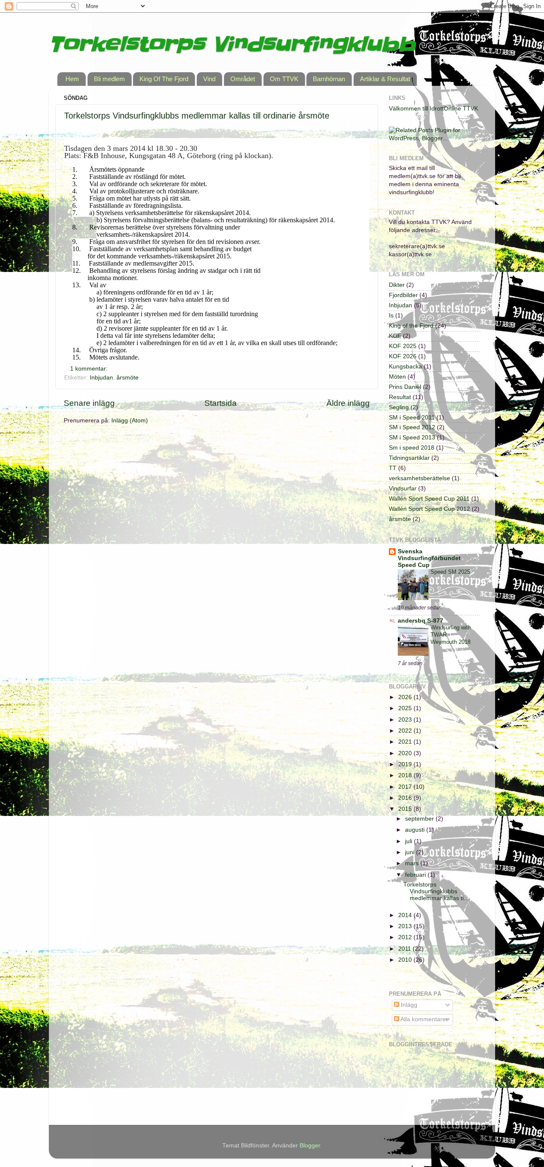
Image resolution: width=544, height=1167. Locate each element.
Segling (399, 407)
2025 (406, 708)
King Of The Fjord (163, 78)
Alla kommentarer (423, 1019)
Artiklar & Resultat (385, 78)
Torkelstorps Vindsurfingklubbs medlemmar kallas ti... (436, 891)
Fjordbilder (403, 295)
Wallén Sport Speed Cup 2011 (429, 499)
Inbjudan (101, 377)
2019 (406, 764)
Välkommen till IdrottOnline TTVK (433, 108)
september (420, 819)
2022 (406, 731)
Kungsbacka (405, 366)
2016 (406, 798)
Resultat (400, 397)
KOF (395, 336)
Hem (72, 78)
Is (391, 315)
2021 (406, 742)
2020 (406, 753)
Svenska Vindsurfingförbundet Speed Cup (429, 558)
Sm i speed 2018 (411, 448)
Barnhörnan (329, 78)
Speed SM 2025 (450, 572)
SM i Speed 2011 (412, 417)
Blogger (310, 1145)
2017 (406, 787)
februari (416, 875)
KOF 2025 (402, 346)
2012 (406, 937)
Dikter (397, 285)
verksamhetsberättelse (419, 478)
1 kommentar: (89, 368)
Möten (397, 377)
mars (412, 863)
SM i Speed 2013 (412, 437)
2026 (406, 697)
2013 (406, 926)
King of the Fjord (411, 326)
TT (393, 468)
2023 (406, 720)
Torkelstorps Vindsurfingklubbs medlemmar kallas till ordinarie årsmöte (196, 115)
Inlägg (408, 1005)
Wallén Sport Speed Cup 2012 (429, 509)
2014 (406, 915)
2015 (406, 809)
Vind (209, 78)
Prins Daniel (405, 387)
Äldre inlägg (348, 403)
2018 (406, 775)
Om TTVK (284, 78)
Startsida (220, 403)
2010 (406, 960)
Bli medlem (109, 78)
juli (409, 841)
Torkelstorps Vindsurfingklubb (232, 44)
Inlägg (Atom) (129, 420)
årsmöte (127, 377)
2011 (405, 949)
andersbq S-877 (420, 620)
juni (410, 852)
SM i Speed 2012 (412, 427)
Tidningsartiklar (409, 458)
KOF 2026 (402, 356)
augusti (415, 830)
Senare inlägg (89, 403)
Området (242, 78)
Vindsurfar (402, 488)
